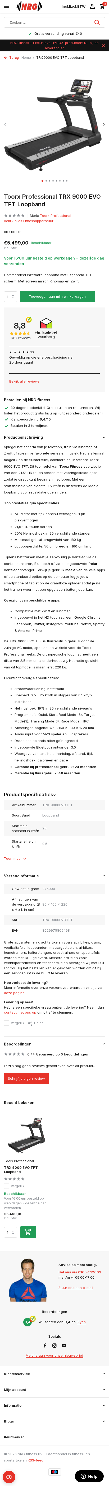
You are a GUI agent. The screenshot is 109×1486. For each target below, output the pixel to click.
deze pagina (14, 993)
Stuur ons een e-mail (75, 1287)
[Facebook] (45, 1346)
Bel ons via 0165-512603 (79, 1272)
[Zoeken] (97, 22)
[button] (42, 181)
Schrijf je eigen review (26, 1078)
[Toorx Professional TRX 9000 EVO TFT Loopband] (27, 1135)
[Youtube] (64, 1346)
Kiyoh (81, 1322)
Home (26, 58)
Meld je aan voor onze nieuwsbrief (54, 1355)
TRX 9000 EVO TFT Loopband (21, 1169)
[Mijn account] (92, 6)
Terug (13, 58)
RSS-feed (35, 1460)
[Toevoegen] (28, 1232)
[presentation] (5, 124)
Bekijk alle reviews (24, 381)
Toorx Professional (55, 215)
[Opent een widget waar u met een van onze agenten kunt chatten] (89, 1476)
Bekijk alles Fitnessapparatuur (28, 221)
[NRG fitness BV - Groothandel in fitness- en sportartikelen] (37, 6)
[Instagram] (54, 1346)
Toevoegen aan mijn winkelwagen (57, 296)
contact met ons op (20, 1012)
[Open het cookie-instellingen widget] (9, 1477)
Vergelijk (17, 1023)
